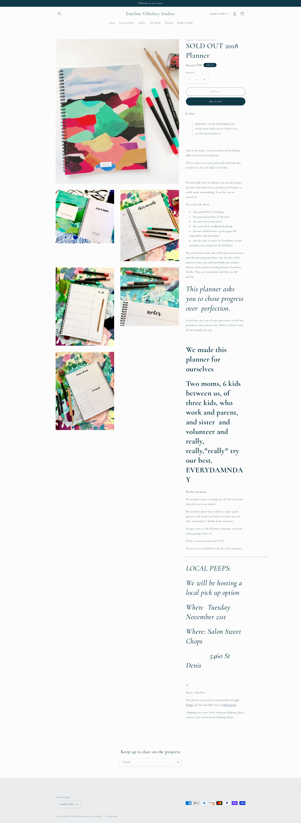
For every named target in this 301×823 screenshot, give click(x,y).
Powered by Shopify (93, 816)
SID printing (229, 704)
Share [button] (192, 113)
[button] (59, 13)
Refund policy (112, 816)
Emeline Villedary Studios (74, 816)
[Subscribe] (177, 762)
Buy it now (215, 101)
